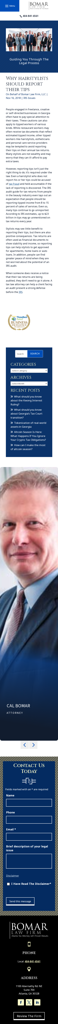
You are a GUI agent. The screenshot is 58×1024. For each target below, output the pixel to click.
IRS (21, 292)
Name (10, 795)
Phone (10, 812)
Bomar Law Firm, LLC (33, 94)
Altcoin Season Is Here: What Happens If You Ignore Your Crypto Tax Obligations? (28, 436)
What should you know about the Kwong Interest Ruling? (26, 400)
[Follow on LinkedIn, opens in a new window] (37, 1002)
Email (11, 829)
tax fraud (14, 184)
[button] (9, 5)
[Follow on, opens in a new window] (29, 1002)
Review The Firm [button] (29, 1016)
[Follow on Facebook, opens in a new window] (21, 1002)
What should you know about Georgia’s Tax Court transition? (26, 413)
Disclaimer (12, 875)
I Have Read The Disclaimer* (31, 884)
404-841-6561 (31, 16)
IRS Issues (29, 98)
